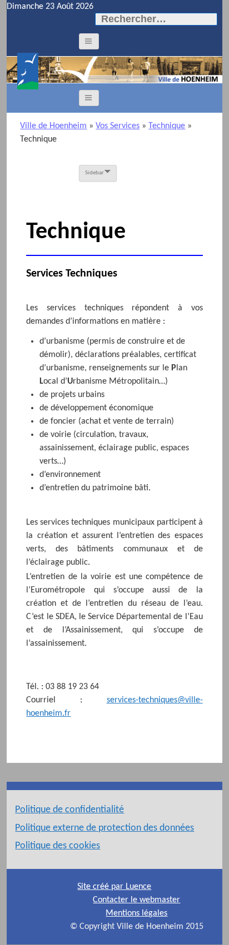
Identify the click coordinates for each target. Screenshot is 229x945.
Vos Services (118, 126)
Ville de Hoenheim (53, 126)
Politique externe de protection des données (104, 828)
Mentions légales (136, 913)
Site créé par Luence (114, 886)
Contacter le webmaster (136, 900)
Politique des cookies (57, 846)
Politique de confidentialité (69, 810)
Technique (166, 126)
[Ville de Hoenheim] (27, 71)
